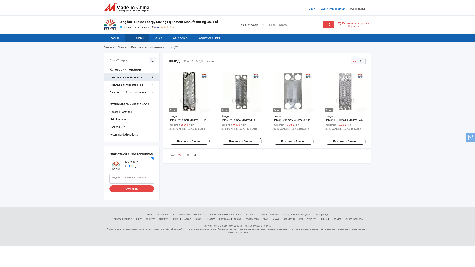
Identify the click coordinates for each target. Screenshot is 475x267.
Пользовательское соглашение (188, 214)
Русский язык (252, 218)
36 (187, 155)
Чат (132, 165)
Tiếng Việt (335, 218)
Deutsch (211, 218)
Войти (312, 8)
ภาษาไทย (311, 218)
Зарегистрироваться (333, 8)
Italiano (237, 218)
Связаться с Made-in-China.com (262, 214)
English (138, 218)
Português (224, 218)
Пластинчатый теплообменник (127, 92)
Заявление (162, 214)
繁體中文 (163, 218)
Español (199, 218)
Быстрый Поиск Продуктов (297, 214)
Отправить (131, 188)
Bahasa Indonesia (354, 218)
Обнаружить (180, 37)
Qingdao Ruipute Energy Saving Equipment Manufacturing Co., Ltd (168, 22)
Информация (322, 214)
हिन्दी (301, 218)
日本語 (175, 218)
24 (179, 155)
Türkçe (323, 218)
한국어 (266, 218)
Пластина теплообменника (125, 77)
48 (195, 155)
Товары (139, 37)
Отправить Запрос (189, 141)
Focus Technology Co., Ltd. (234, 225)
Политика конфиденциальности (225, 214)
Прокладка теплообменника (126, 84)
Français (186, 218)
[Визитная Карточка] (152, 158)
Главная (114, 37)
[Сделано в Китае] (128, 7)
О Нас (158, 37)
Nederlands (289, 218)
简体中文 (150, 218)
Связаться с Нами (210, 37)
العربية (276, 218)
